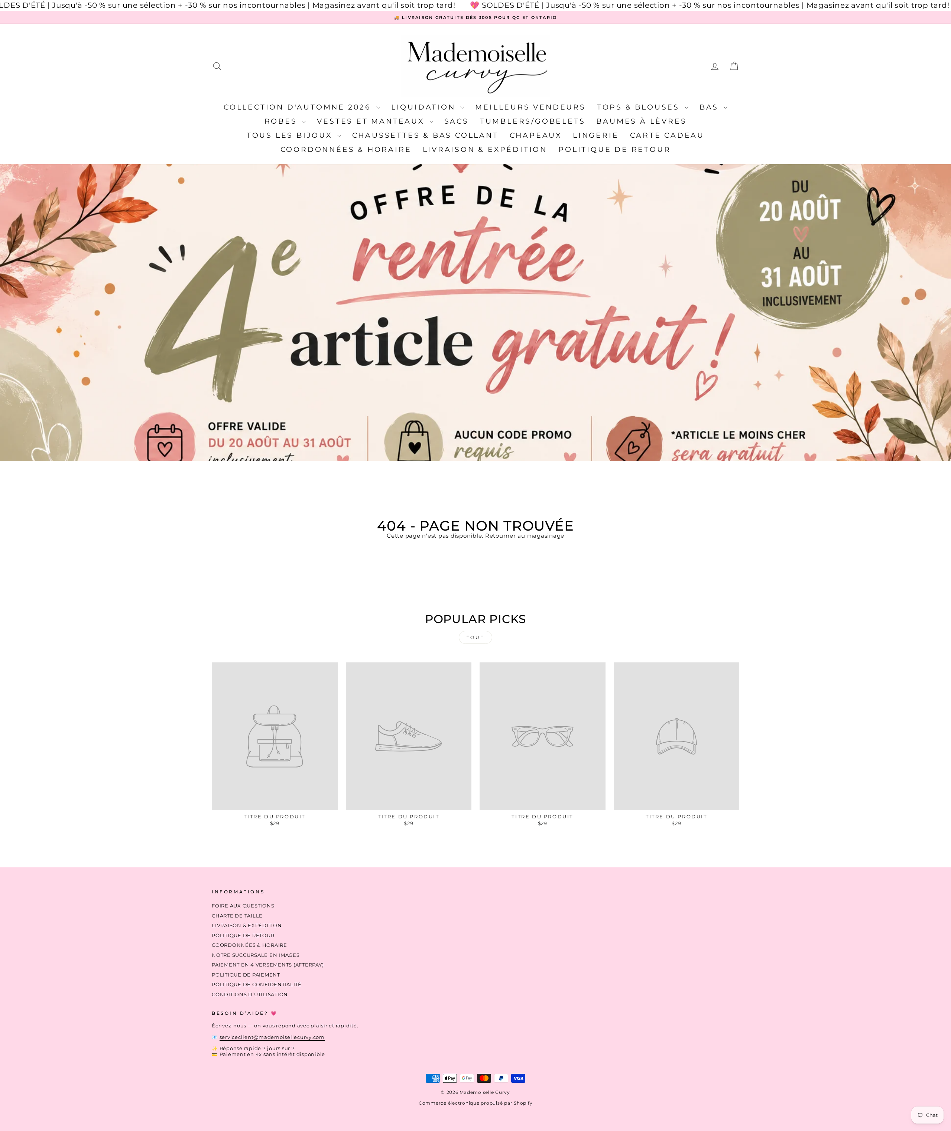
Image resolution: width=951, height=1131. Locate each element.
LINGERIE (596, 135)
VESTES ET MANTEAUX (372, 121)
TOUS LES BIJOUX (291, 135)
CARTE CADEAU (667, 135)
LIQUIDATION (425, 107)
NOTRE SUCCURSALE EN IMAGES (256, 955)
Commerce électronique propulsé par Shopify (476, 1103)
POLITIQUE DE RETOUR (614, 149)
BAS (711, 107)
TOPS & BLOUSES (640, 107)
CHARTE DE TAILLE (237, 916)
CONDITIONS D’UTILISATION (250, 994)
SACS (456, 121)
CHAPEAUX (536, 135)
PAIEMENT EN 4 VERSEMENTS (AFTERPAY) (268, 965)
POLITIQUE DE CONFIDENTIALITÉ (257, 984)
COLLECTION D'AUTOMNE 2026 (299, 107)
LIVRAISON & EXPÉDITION (485, 149)
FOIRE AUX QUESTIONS (243, 906)
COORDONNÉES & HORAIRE (346, 149)
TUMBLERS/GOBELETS (532, 121)
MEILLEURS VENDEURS (530, 107)
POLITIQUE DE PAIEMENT (246, 975)
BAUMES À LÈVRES (641, 121)
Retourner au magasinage (524, 535)
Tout (475, 637)
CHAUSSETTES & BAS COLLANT (425, 135)
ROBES (282, 121)
